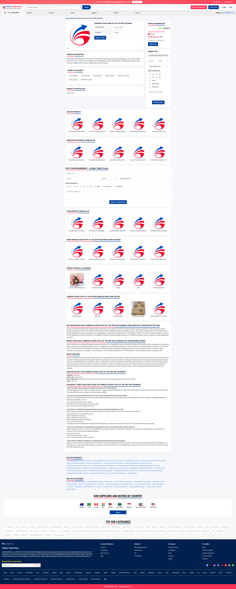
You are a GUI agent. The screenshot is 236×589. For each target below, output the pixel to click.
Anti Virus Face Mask (72, 484)
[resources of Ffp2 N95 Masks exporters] (77, 308)
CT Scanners (70, 486)
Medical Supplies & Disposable (95, 482)
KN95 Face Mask (109, 75)
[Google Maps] (229, 565)
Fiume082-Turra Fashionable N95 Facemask (129, 460)
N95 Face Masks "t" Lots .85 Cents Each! (159, 316)
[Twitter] (211, 565)
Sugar (138, 288)
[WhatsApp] (233, 565)
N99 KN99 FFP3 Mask (86, 79)
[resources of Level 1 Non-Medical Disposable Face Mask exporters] (77, 280)
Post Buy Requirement (198, 7)
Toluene (118, 288)
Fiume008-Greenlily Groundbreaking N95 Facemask (159, 231)
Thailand (113, 572)
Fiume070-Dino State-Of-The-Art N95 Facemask (118, 160)
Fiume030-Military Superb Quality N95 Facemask (79, 460)
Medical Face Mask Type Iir (73, 468)
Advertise (29, 13)
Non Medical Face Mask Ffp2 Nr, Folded (141, 463)
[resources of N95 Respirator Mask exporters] (138, 308)
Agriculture (6, 579)
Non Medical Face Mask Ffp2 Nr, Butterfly (77, 473)
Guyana (205, 572)
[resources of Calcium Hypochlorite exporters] (97, 280)
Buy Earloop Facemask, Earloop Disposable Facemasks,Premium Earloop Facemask (118, 259)
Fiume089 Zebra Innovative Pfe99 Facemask (159, 160)
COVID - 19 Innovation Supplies (143, 484)
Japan (5, 572)
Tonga (167, 572)
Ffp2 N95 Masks (77, 316)
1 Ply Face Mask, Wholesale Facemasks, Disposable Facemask (138, 259)
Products (51, 13)
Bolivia (220, 572)
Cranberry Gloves (71, 489)
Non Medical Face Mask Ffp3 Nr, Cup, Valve (100, 473)
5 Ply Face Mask (97, 75)
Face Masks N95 (118, 316)
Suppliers (94, 13)
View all (118, 512)
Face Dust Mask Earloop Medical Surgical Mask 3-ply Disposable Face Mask (76, 131)
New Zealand (175, 572)
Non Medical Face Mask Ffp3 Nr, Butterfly (148, 465)
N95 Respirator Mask (138, 316)
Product (72, 18)
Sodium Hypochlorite (159, 288)
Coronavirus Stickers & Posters (136, 486)
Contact (137, 13)
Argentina (88, 572)
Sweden (68, 572)
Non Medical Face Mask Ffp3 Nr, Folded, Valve (141, 468)
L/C (153, 77)
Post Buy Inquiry (158, 102)
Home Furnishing (83, 579)
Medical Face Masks (81, 482)
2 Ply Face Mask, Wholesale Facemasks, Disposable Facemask (159, 259)
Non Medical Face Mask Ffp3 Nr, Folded (127, 465)
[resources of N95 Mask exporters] (97, 308)
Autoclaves (101, 484)
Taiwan (105, 572)
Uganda (54, 572)
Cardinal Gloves (78, 486)
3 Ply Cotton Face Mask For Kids (94, 463)
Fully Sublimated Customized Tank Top (138, 131)
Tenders (116, 13)
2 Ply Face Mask (118, 482)
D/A (159, 74)
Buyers (73, 13)
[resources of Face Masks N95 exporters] (118, 308)
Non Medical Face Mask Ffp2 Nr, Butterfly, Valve (94, 468)
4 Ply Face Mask (85, 75)
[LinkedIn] (218, 565)
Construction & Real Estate (40, 579)
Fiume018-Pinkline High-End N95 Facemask (97, 160)
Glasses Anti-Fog (143, 470)
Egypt (61, 572)
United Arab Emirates (124, 572)
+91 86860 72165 (229, 13)
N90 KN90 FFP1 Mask (123, 75)
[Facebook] (207, 565)
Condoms (98, 486)
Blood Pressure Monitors (127, 484)
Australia (191, 572)
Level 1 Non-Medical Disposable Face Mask (76, 288)
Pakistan (142, 572)
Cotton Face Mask (150, 486)
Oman (135, 572)
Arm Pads (81, 484)
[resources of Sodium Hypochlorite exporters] (159, 280)
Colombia (212, 572)
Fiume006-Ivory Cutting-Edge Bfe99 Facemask (97, 231)
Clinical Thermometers (89, 486)
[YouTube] (225, 565)
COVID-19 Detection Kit (158, 484)
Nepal (12, 572)
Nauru (184, 572)
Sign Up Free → (137, 1)
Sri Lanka (19, 572)
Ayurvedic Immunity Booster (112, 484)
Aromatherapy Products (91, 484)
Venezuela (228, 572)
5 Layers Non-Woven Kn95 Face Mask (113, 463)
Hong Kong (46, 572)
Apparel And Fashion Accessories (21, 579)
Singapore (97, 572)
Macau (160, 572)
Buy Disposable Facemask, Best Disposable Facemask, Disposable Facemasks (97, 259)
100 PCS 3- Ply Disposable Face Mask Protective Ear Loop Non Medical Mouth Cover (97, 131)
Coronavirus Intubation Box (121, 486)
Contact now (153, 44)
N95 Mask (97, 316)
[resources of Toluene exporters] (118, 280)
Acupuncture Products (158, 482)
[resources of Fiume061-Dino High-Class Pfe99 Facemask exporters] (138, 152)
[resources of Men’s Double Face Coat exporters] (159, 124)
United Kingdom (78, 572)
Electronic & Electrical (56, 579)
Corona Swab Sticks (108, 486)
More (105, 579)
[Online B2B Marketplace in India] (13, 7)
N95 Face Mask (73, 79)
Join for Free (213, 7)
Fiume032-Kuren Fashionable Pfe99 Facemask (154, 460)
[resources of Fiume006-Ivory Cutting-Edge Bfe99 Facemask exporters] (97, 223)
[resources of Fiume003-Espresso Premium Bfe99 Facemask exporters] (77, 152)
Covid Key (158, 486)
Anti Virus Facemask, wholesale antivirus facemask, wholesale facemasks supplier (76, 259)
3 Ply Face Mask (73, 75)
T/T (153, 74)
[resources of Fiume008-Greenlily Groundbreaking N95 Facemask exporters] (159, 223)
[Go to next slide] (68, 48)
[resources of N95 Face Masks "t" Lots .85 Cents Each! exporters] (159, 308)
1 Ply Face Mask (108, 482)
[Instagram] (214, 565)
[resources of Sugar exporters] (138, 280)
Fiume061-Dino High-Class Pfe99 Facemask (138, 160)
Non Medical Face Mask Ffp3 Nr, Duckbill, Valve (126, 470)
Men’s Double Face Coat (159, 131)
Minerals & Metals (95, 579)
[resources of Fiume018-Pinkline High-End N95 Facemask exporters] (97, 152)
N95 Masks (127, 463)
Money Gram (155, 87)
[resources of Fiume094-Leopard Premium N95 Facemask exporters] (138, 223)
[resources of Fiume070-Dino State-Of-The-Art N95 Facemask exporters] (118, 152)
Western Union (155, 83)
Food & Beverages (70, 579)
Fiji (198, 572)
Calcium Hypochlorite (97, 288)
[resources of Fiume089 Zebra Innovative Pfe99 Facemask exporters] (159, 152)
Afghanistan (151, 572)
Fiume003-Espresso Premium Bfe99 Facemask (76, 160)
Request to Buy (100, 38)
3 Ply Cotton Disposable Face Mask (75, 463)
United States (29, 572)
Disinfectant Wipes (132, 473)
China (37, 572)
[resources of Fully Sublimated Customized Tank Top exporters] (138, 124)
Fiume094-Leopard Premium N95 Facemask (138, 231)
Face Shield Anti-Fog (159, 468)
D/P (159, 77)
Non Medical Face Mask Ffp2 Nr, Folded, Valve (78, 465)
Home (67, 18)
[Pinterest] (222, 565)
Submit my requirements (118, 202)
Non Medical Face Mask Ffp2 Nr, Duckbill (77, 470)
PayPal (153, 80)
